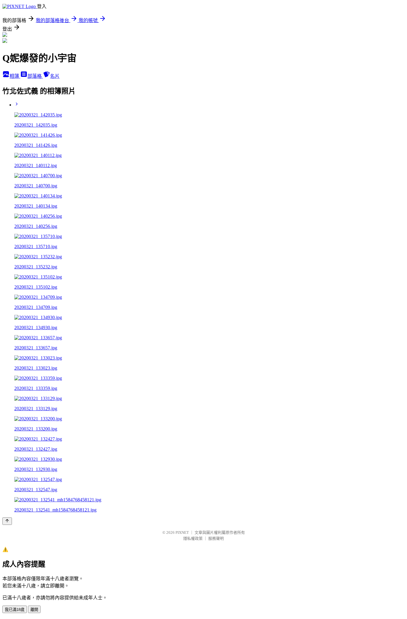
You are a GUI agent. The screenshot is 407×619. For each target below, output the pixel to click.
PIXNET (182, 532)
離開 (34, 609)
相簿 (15, 76)
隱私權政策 (193, 538)
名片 (55, 76)
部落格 (35, 76)
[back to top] (7, 521)
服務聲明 (216, 538)
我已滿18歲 (14, 609)
